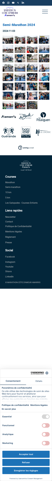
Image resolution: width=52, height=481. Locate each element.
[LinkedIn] (22, 2)
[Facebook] (3, 2)
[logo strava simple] (18, 2)
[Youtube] (13, 2)
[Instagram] (8, 2)
